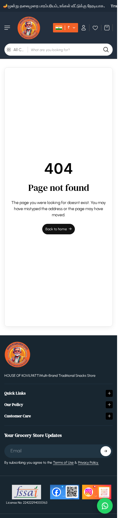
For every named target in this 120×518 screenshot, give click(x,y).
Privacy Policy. (88, 463)
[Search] (106, 49)
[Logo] (28, 27)
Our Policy (13, 404)
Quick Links (15, 393)
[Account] (83, 27)
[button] (65, 27)
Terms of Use (63, 463)
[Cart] (107, 27)
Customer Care (17, 416)
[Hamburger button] (7, 27)
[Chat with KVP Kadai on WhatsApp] (105, 506)
